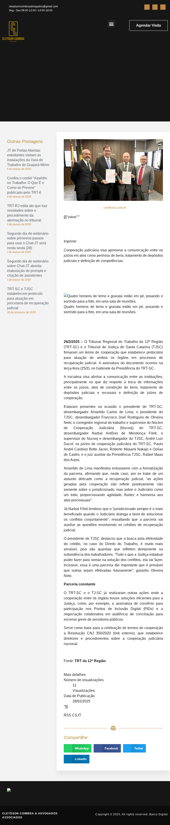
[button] (111, 23)
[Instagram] (155, 7)
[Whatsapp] (163, 7)
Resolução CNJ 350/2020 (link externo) (101, 633)
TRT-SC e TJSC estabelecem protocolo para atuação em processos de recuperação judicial (28, 298)
